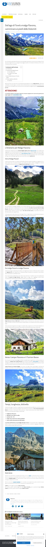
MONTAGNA (20, 14)
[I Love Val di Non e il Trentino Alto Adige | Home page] (11, 4)
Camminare (40, 20)
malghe (15, 493)
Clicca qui (12, 503)
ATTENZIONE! (9, 68)
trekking (19, 493)
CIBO (30, 14)
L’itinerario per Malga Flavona (12, 70)
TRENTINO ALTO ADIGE (13, 14)
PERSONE (34, 14)
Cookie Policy (28, 545)
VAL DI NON (4, 14)
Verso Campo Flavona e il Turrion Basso (12, 76)
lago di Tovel (11, 493)
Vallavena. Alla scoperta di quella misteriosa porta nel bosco (23, 523)
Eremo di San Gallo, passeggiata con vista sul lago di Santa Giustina (10, 523)
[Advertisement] (23, 9)
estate (8, 493)
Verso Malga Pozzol (11, 71)
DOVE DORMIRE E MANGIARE (7, 17)
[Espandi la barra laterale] (2, 20)
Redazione (8, 31)
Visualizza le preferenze (37, 542)
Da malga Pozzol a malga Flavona (12, 74)
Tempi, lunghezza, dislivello (11, 79)
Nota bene (10, 80)
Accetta (23, 542)
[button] (43, 534)
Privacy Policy (32, 545)
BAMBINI (26, 14)
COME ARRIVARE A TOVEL (17, 94)
